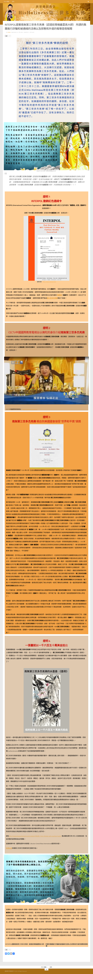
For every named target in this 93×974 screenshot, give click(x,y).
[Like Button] (6, 36)
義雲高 (59, 295)
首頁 (13, 1)
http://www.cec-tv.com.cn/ (30, 409)
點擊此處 (9, 848)
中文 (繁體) (6, 1)
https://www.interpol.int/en (49, 282)
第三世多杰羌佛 (52, 298)
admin (9, 32)
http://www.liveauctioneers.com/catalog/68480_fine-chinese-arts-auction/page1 (35, 836)
